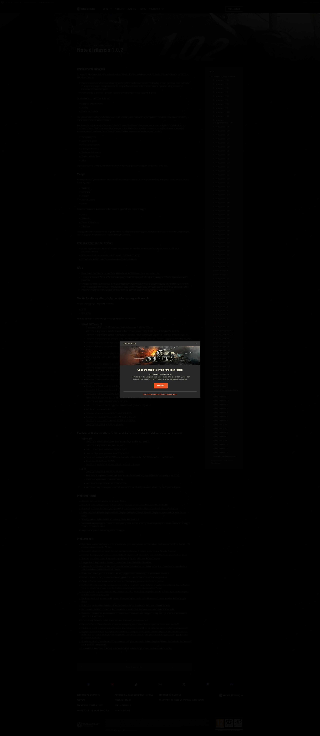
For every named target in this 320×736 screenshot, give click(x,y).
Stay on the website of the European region (160, 394)
